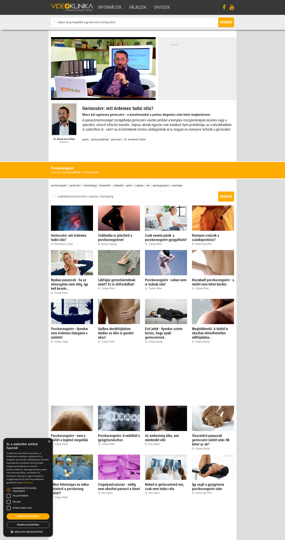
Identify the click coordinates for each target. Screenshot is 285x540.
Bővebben (28, 482)
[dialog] (28, 487)
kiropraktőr (105, 185)
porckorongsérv (59, 185)
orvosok (162, 7)
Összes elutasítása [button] (28, 524)
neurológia (177, 185)
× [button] (49, 441)
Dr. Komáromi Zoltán (134, 139)
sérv (148, 185)
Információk (56, 172)
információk (110, 7)
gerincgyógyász (161, 185)
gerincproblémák (100, 139)
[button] (28, 531)
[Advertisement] (197, 69)
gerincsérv (116, 139)
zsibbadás (118, 185)
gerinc (85, 139)
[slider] (103, 97)
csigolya (139, 185)
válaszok (137, 7)
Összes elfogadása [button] (28, 516)
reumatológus (90, 185)
